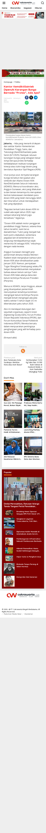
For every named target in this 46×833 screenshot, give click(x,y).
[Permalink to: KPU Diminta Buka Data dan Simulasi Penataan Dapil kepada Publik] (33, 445)
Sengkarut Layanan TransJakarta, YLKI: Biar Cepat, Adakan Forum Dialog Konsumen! (28, 520)
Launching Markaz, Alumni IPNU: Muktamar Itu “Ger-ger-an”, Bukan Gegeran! (32, 431)
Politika (6, 102)
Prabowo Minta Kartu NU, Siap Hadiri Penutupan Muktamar (33, 404)
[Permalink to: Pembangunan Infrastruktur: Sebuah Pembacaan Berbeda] (9, 541)
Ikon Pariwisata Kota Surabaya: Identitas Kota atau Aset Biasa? (13, 361)
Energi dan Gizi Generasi (26, 577)
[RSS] (23, 351)
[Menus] (4, 3)
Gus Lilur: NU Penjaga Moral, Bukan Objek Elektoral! (13, 404)
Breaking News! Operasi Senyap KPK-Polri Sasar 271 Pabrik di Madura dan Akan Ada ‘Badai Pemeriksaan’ (28, 512)
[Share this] (27, 97)
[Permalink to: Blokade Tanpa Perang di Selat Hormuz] (9, 568)
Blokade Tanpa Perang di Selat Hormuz (27, 565)
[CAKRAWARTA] (23, 3)
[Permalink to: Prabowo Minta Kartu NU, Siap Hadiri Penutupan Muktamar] (33, 392)
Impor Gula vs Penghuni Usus (28, 557)
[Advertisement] (23, 43)
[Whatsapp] (27, 103)
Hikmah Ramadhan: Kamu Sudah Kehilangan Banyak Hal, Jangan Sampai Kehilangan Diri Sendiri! (27, 549)
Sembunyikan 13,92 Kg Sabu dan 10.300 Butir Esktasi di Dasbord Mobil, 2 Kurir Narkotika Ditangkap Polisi (34, 364)
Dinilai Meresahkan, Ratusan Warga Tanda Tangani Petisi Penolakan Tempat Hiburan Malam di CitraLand (21, 505)
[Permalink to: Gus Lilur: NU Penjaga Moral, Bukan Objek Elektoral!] (13, 392)
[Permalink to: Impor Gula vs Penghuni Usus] (9, 558)
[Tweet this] (31, 97)
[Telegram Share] (36, 97)
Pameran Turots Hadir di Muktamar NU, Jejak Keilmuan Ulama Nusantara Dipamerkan (12, 431)
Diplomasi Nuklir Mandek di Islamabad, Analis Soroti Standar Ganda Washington (28, 533)
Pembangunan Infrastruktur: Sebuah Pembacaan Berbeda (29, 540)
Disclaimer (29, 614)
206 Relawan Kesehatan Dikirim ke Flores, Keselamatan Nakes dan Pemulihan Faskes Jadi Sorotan (12, 458)
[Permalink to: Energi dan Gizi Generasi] (9, 581)
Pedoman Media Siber (12, 614)
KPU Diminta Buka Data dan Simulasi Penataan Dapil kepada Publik (31, 458)
